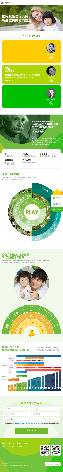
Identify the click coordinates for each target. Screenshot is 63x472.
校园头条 (4, 446)
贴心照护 (19, 443)
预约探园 (58, 197)
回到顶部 (58, 209)
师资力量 (11, 446)
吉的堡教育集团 (52, 464)
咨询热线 (58, 204)
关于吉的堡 (19, 446)
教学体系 (4, 443)
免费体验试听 (31, 430)
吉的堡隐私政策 (17, 423)
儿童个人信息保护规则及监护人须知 (31, 423)
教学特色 (26, 443)
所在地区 (8, 419)
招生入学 (11, 443)
